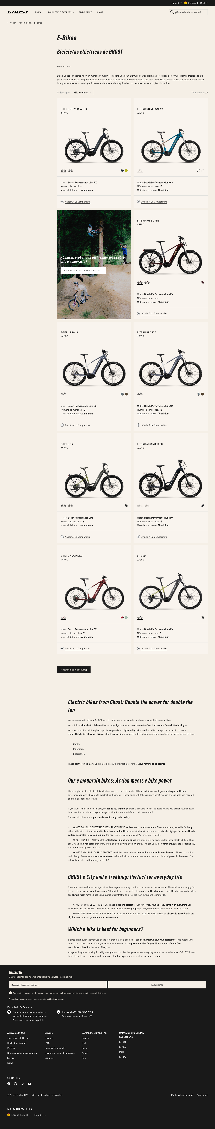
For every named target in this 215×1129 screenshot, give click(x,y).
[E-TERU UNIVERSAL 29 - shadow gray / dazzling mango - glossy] (202, 170)
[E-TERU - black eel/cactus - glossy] (202, 617)
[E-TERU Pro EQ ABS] (171, 255)
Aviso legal (202, 1094)
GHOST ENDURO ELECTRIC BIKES (91, 852)
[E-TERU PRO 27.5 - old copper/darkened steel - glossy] (202, 394)
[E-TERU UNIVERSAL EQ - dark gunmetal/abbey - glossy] (122, 170)
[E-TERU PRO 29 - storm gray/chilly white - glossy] (122, 394)
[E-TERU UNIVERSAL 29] (171, 143)
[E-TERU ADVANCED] (94, 590)
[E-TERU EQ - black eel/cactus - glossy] (126, 505)
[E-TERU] (171, 590)
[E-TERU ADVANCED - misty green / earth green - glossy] (126, 617)
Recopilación (25, 22)
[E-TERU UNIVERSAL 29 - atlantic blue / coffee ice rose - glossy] (198, 170)
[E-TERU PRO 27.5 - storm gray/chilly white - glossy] (198, 394)
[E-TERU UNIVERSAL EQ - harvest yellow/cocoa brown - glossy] (126, 170)
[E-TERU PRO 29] (94, 367)
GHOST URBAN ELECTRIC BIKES (90, 904)
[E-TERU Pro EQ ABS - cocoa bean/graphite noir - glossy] (202, 282)
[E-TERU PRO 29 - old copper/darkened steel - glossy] (126, 394)
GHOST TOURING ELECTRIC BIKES (91, 827)
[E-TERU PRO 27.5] (171, 367)
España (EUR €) (196, 2)
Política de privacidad (182, 1094)
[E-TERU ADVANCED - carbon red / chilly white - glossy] (122, 617)
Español (175, 3)
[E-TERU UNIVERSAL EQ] (94, 143)
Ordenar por (63, 92)
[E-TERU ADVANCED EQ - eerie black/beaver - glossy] (202, 505)
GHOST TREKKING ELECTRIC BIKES (92, 913)
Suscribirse (157, 984)
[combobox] (188, 12)
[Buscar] (172, 12)
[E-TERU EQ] (94, 478)
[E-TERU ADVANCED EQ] (171, 478)
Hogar (13, 22)
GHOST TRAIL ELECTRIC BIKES (89, 839)
